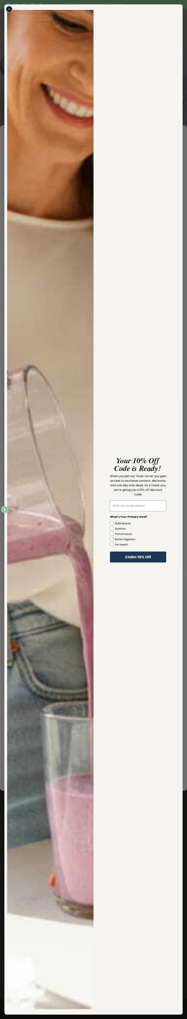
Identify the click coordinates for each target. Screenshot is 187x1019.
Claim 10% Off (138, 557)
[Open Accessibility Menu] (4, 509)
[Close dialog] (9, 9)
